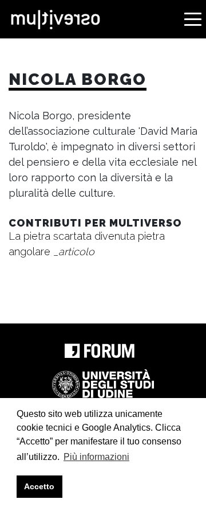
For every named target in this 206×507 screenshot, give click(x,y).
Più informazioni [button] (96, 457)
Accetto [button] (39, 486)
